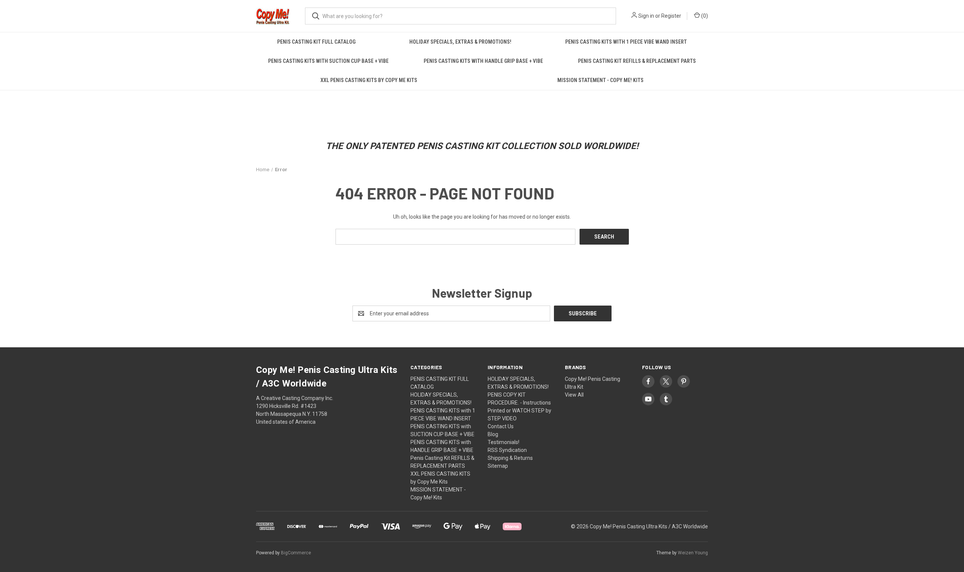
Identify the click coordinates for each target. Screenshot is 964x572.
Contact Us (501, 426)
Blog (493, 434)
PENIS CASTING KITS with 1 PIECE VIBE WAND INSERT (626, 42)
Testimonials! (503, 442)
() (704, 16)
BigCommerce (296, 552)
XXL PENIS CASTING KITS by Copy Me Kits (368, 80)
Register (671, 16)
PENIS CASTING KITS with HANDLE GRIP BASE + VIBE (483, 61)
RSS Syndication (507, 450)
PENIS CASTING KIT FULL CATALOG (316, 42)
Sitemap (498, 466)
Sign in (646, 16)
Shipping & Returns (510, 458)
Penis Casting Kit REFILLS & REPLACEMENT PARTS (637, 61)
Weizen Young (693, 552)
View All (574, 395)
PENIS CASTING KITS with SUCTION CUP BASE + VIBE (328, 61)
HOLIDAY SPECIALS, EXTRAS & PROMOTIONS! (460, 42)
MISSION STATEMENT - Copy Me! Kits (600, 80)
